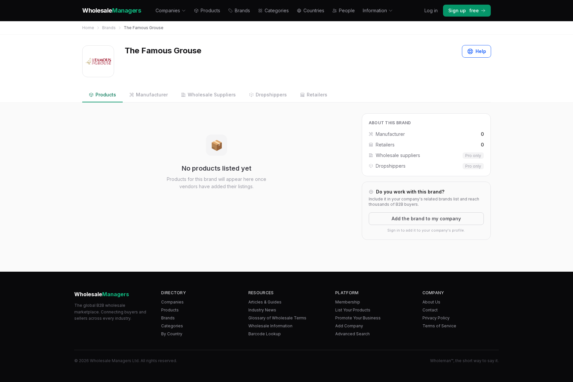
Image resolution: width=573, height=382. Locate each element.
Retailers (317, 94)
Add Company (349, 325)
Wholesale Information (270, 325)
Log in (431, 10)
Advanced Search (352, 333)
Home (88, 27)
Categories (277, 10)
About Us (431, 302)
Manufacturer (152, 94)
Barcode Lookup (264, 333)
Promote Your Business (358, 317)
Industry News (262, 309)
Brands (242, 10)
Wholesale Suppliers (212, 94)
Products (210, 10)
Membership (347, 302)
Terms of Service (439, 325)
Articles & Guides (265, 302)
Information (375, 10)
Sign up (463, 10)
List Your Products (352, 309)
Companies (168, 10)
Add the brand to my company (426, 218)
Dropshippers (271, 94)
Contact (430, 309)
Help (481, 51)
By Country (171, 333)
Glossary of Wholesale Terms (277, 317)
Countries (313, 10)
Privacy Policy (436, 317)
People (347, 10)
